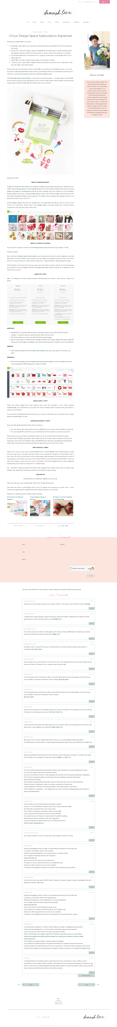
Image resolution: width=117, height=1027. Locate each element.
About (58, 998)
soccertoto (27, 674)
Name (23, 544)
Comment (62, 544)
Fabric (57, 22)
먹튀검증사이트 (57, 619)
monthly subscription (37, 350)
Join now (40, 882)
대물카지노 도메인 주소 (64, 757)
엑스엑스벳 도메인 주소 (56, 712)
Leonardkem (27, 845)
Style (49, 22)
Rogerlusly (27, 801)
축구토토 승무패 (63, 679)
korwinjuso (27, 721)
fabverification (28, 613)
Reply (91, 608)
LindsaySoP (27, 892)
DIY (28, 22)
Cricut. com (55, 468)
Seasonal (86, 22)
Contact (58, 1000)
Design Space (42, 205)
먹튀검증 (87, 604)
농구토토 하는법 (37, 649)
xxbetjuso (26, 706)
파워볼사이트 (56, 634)
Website (24, 559)
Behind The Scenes (18, 525)
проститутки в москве (32, 779)
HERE (45, 479)
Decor (42, 22)
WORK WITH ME (58, 1003)
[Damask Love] (94, 1020)
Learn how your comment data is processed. (65, 589)
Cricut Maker (49, 452)
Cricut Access (32, 278)
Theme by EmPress (74, 1025)
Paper (34, 22)
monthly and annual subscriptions (41, 361)
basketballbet (27, 659)
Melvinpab (26, 767)
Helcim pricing (50, 966)
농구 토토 (63, 664)
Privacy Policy (58, 1002)
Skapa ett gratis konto (30, 832)
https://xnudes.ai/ (30, 858)
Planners (76, 22)
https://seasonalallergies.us (34, 823)
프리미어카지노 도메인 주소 (83, 742)
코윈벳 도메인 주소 (57, 727)
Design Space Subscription (27, 256)
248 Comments (40, 525)
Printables (66, 22)
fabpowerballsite (28, 628)
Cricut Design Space (18, 189)
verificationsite (28, 601)
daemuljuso (27, 752)
